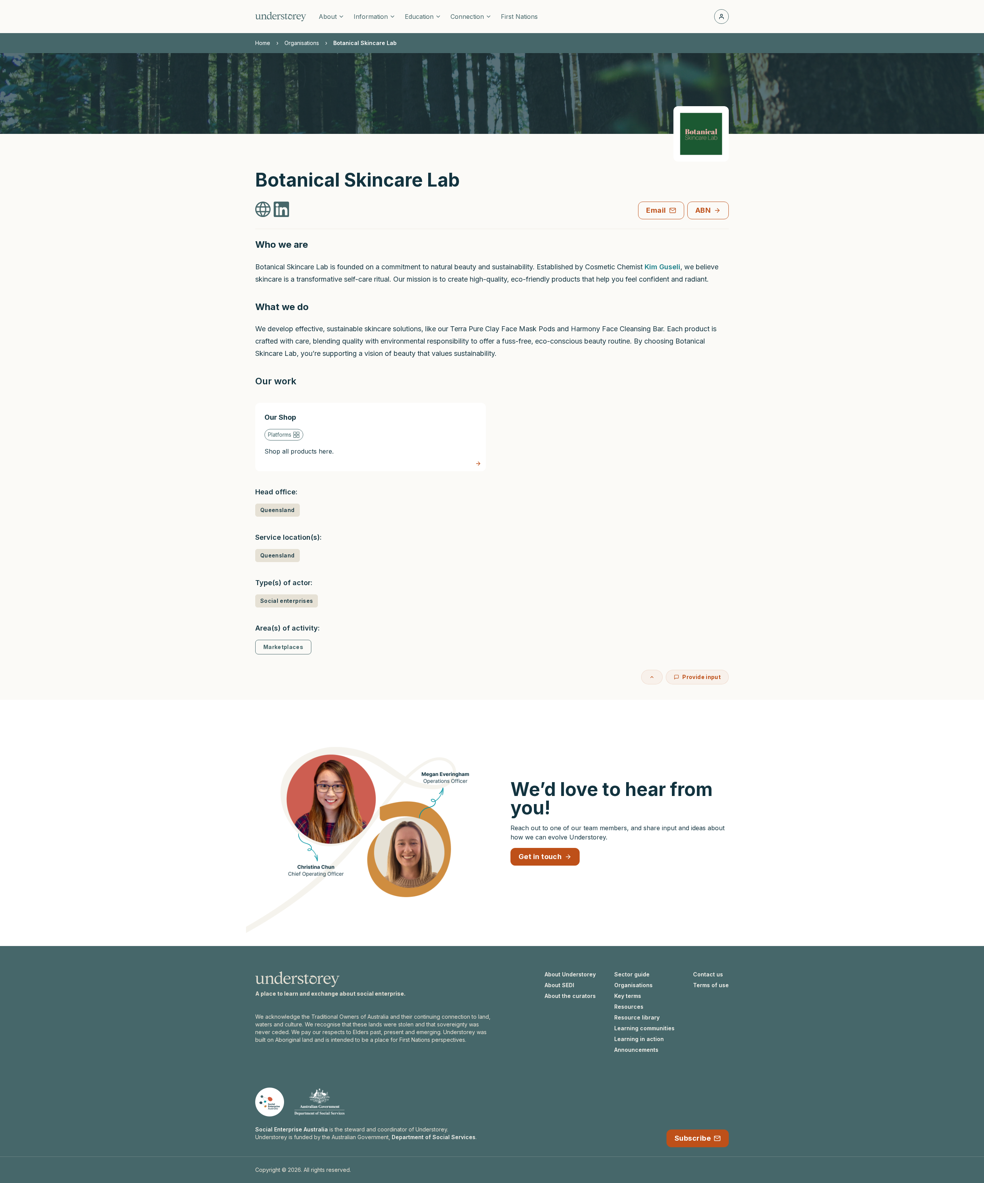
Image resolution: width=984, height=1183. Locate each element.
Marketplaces (283, 647)
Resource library (637, 1017)
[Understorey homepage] (280, 17)
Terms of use (711, 985)
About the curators (570, 996)
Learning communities (644, 1028)
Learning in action (639, 1039)
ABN (703, 210)
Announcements (636, 1049)
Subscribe (693, 1138)
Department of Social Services (433, 1137)
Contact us (708, 974)
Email (656, 210)
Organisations (301, 43)
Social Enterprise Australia (291, 1129)
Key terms (627, 996)
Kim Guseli (662, 267)
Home (262, 43)
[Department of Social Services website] (319, 1102)
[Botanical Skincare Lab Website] (263, 209)
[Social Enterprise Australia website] (269, 1102)
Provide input (701, 677)
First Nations (519, 16)
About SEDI (559, 985)
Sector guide (632, 974)
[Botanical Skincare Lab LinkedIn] (281, 209)
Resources (628, 1006)
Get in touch (540, 857)
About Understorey (570, 974)
